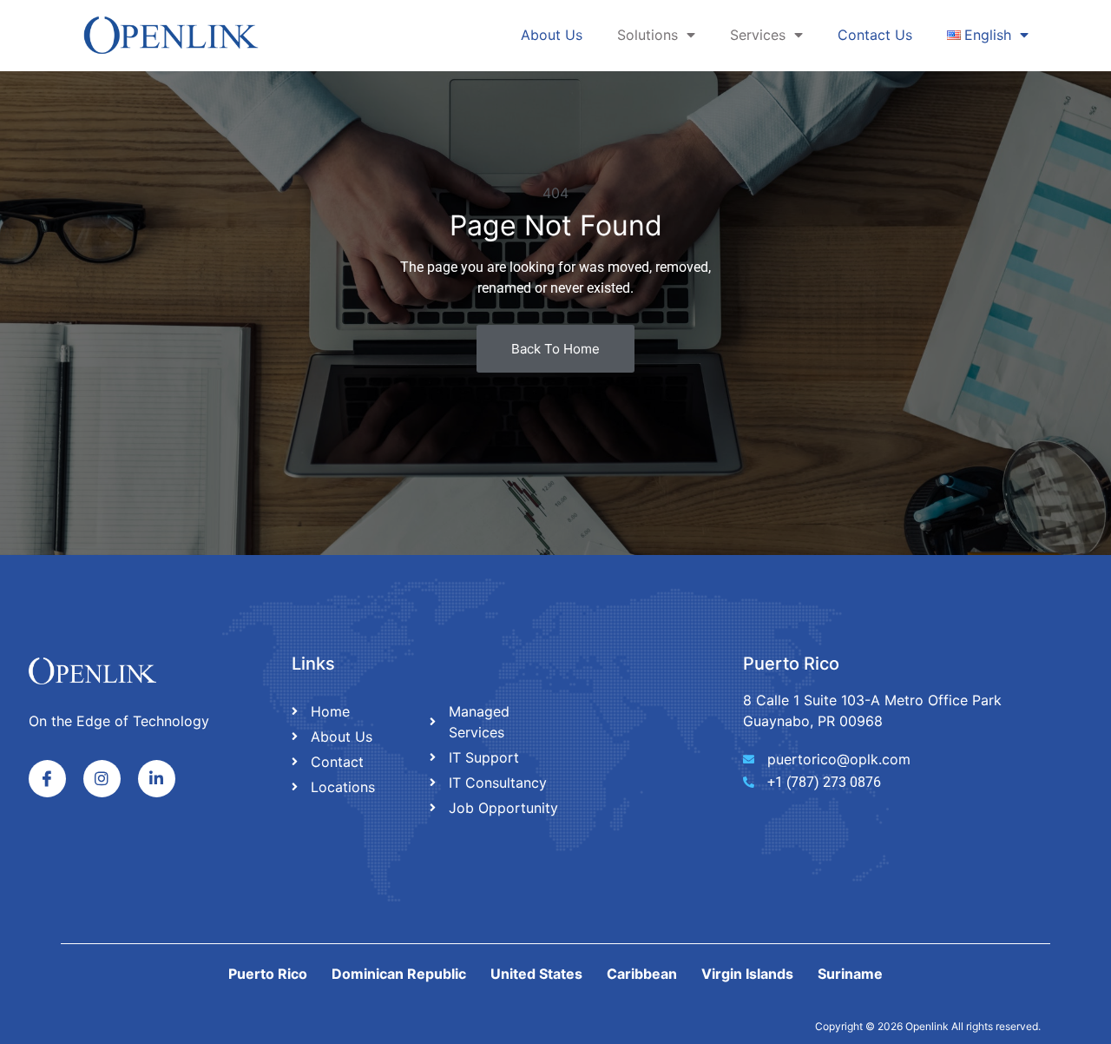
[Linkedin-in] (156, 778)
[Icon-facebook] (47, 778)
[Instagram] (102, 778)
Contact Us (875, 34)
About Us (551, 34)
